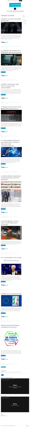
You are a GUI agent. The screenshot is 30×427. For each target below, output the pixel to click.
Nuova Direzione (24, 22)
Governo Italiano (8, 216)
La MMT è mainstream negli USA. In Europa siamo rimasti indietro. (10, 86)
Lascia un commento (19, 46)
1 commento (16, 171)
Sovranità (11, 46)
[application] (15, 386)
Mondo (9, 102)
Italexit (7, 171)
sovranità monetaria (14, 46)
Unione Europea (13, 102)
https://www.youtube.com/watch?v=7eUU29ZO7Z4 (7, 89)
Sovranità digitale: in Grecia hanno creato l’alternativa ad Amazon (9, 222)
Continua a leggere (3, 72)
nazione (10, 216)
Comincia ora (20, 0)
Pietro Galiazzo (3, 46)
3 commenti (3, 321)
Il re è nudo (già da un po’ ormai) (11, 257)
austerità (6, 46)
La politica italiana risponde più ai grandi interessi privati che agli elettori (11, 177)
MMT (9, 46)
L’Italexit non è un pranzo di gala (11, 294)
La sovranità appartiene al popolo (15, 11)
